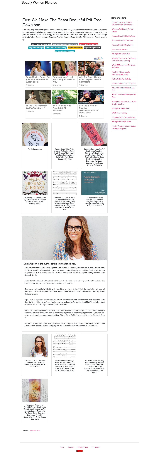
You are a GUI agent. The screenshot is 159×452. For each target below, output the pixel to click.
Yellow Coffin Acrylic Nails (121, 79)
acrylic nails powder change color (65, 44)
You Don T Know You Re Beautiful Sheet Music (121, 73)
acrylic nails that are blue (89, 44)
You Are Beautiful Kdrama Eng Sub (123, 89)
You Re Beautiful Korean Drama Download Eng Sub (124, 127)
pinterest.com (35, 430)
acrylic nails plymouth (92, 47)
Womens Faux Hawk (119, 49)
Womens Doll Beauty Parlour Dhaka (122, 30)
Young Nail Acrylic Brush (121, 108)
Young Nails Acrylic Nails (121, 54)
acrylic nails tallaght (36, 47)
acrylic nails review (75, 47)
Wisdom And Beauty (119, 113)
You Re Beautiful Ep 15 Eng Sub (124, 83)
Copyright (95, 447)
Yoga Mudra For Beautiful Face (123, 117)
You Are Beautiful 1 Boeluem (122, 40)
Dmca (62, 447)
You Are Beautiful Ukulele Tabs (123, 36)
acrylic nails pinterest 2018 (41, 44)
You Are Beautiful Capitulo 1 (122, 45)
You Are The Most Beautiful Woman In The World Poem (122, 23)
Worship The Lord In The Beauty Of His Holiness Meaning (124, 59)
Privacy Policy (83, 447)
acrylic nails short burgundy (56, 47)
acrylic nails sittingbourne (64, 51)
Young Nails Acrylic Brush (121, 121)
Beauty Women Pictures (39, 2)
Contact (71, 447)
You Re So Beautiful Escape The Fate (124, 95)
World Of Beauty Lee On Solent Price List (123, 66)
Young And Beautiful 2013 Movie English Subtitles (124, 102)
